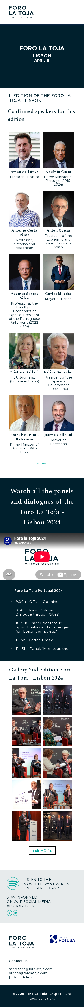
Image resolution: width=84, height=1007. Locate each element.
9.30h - (38, 612)
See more (42, 463)
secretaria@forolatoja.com (31, 969)
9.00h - (37, 601)
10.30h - (42, 627)
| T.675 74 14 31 (21, 977)
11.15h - (34, 640)
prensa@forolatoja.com (28, 973)
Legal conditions (42, 998)
